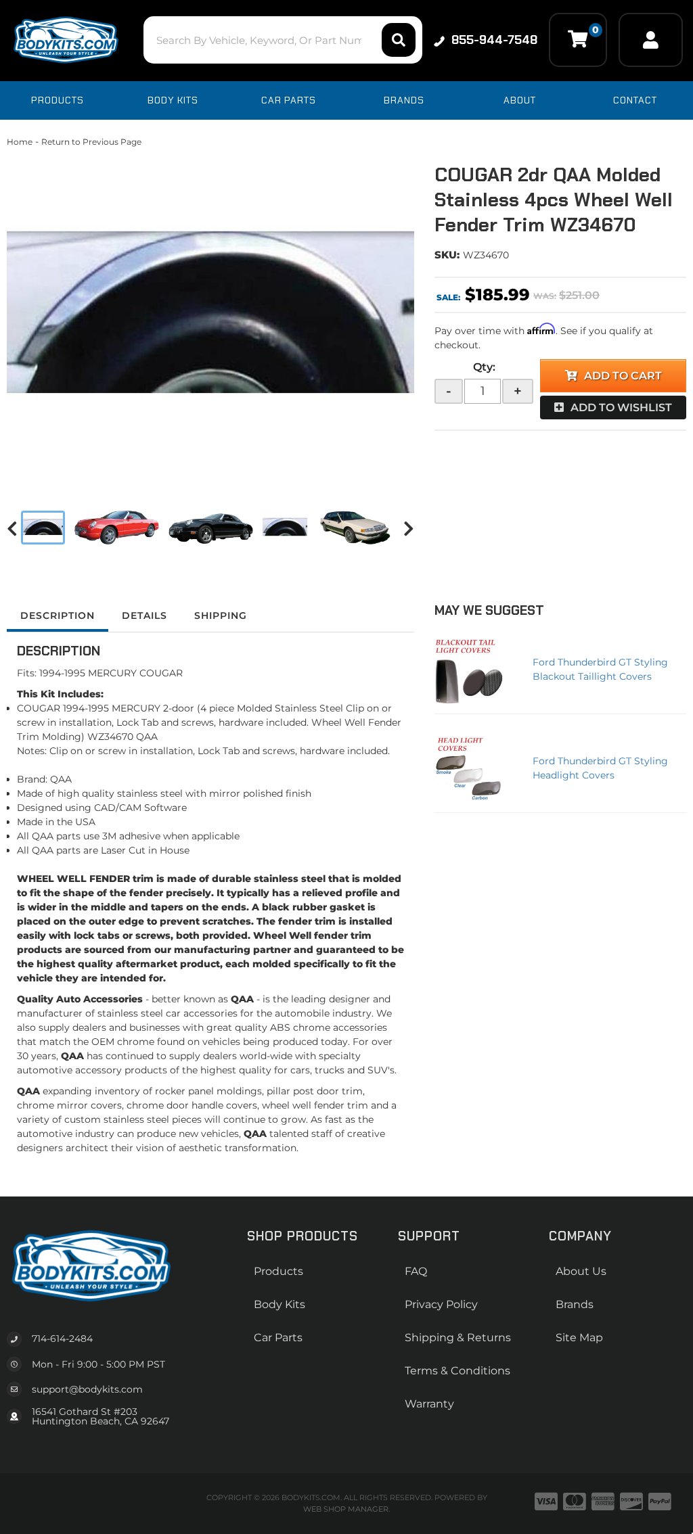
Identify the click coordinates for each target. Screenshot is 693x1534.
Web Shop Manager (345, 1509)
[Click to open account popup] (651, 40)
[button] (282, 40)
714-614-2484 (62, 1338)
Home (19, 142)
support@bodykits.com (87, 1389)
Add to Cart (623, 375)
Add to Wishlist (621, 407)
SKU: (447, 254)
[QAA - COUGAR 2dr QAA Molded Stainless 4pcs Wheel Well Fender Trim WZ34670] (210, 318)
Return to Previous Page (91, 142)
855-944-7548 (494, 40)
